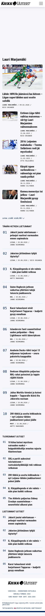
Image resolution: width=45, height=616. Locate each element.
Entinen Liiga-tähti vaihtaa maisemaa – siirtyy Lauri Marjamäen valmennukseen (31, 120)
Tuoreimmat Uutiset (13, 436)
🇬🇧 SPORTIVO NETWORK (22, 608)
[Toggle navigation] (41, 3)
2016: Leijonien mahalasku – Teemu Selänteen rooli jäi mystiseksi (31, 146)
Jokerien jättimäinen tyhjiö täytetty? (23, 255)
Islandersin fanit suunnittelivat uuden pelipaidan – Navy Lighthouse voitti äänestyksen (25, 332)
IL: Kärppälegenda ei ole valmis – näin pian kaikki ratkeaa (25, 270)
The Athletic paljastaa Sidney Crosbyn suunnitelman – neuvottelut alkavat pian (23, 501)
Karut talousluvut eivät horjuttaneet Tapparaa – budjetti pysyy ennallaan (26, 311)
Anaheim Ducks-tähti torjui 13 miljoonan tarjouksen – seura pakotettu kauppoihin (25, 353)
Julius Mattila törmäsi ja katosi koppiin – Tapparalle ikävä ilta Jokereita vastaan (25, 395)
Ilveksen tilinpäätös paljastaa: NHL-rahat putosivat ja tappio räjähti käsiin (25, 374)
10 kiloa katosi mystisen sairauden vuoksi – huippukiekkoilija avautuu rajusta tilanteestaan (24, 447)
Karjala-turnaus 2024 (22, 594)
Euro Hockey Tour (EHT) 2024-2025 (22, 597)
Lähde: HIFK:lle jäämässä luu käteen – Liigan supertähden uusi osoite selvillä (22, 97)
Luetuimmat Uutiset (13, 511)
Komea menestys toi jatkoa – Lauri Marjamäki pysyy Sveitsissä (31, 196)
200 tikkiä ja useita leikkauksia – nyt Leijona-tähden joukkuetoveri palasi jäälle (25, 416)
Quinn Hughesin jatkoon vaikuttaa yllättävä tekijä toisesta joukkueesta (22, 290)
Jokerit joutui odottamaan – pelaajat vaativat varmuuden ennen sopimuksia (24, 235)
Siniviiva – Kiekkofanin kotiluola (22, 591)
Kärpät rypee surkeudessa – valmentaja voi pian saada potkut (30, 171)
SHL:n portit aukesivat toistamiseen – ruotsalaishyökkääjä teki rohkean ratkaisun (24, 463)
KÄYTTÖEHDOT (37, 608)
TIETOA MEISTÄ (7, 608)
